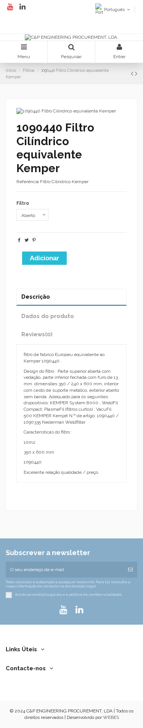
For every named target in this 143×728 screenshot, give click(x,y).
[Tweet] (26, 240)
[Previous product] (133, 74)
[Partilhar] (19, 240)
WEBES (111, 717)
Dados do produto (47, 316)
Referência (27, 181)
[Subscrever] (130, 570)
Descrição (35, 296)
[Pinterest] (34, 240)
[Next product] (136, 74)
